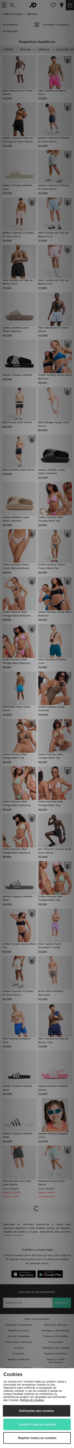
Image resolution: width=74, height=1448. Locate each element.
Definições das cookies (36, 1410)
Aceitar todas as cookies (37, 1424)
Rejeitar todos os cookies (37, 1438)
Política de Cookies (32, 1400)
